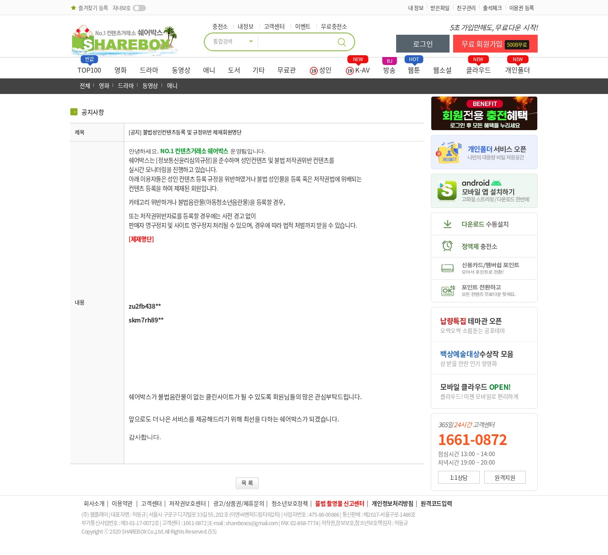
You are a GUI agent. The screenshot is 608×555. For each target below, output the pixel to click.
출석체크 (492, 8)
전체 (85, 85)
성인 (325, 70)
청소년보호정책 (290, 503)
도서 (234, 70)
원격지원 (505, 477)
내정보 (245, 26)
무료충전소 (334, 26)
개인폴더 (517, 68)
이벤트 (303, 26)
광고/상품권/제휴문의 (238, 503)
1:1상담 (459, 477)
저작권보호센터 (187, 503)
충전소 (220, 26)
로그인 (423, 43)
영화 (120, 70)
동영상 (181, 70)
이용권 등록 (521, 8)
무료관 (286, 70)
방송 (389, 68)
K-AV (361, 68)
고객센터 (274, 26)
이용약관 (123, 503)
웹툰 (414, 68)
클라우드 (478, 68)
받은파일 (440, 8)
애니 (209, 70)
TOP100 (89, 68)
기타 (258, 70)
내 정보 (416, 8)
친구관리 (466, 8)
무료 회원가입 (494, 43)
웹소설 (442, 70)
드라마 (149, 70)
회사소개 (94, 503)
